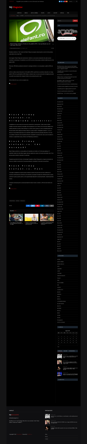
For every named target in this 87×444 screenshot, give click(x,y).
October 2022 (59, 129)
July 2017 (58, 241)
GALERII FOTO (60, 289)
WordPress (29, 434)
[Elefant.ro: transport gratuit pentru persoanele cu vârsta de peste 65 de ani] (31, 217)
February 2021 (59, 153)
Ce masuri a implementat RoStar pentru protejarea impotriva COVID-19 (47, 223)
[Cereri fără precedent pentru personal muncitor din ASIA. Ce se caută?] (16, 217)
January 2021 (59, 155)
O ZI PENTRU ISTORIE (61, 301)
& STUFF (52, 48)
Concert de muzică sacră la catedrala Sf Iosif (65, 91)
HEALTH (58, 292)
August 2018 (59, 211)
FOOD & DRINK (60, 282)
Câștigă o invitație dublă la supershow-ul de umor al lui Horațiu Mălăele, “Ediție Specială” (70, 369)
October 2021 (59, 141)
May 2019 (59, 190)
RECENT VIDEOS (60, 303)
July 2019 (59, 185)
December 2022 (60, 125)
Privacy (46, 436)
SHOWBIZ (59, 308)
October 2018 (59, 206)
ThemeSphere (19, 434)
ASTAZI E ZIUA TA (60, 264)
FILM (58, 280)
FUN (68, 12)
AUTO (49, 12)
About (46, 434)
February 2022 (59, 134)
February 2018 (59, 225)
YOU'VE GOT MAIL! (61, 322)
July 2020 (59, 162)
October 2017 (59, 234)
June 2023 (59, 115)
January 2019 (59, 199)
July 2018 (58, 213)
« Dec (58, 346)
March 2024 (59, 106)
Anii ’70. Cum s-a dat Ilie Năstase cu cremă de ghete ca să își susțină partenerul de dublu (70, 357)
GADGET (55, 12)
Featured (58, 278)
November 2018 (60, 204)
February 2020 (59, 174)
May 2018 (59, 218)
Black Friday (12, 200)
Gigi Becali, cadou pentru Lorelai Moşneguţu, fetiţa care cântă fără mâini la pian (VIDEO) (70, 374)
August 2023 (59, 113)
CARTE (58, 271)
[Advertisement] (54, 7)
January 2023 (59, 122)
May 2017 (59, 246)
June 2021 (59, 146)
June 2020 (59, 164)
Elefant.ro (23, 200)
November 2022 (60, 127)
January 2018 (59, 227)
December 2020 (60, 157)
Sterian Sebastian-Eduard (15, 48)
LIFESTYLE (19, 12)
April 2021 (59, 150)
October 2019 (59, 178)
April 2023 (59, 118)
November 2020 (60, 160)
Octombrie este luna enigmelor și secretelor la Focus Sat (67, 86)
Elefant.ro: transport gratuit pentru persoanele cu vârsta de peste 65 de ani (32, 223)
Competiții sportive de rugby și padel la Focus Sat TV (66, 88)
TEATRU (58, 315)
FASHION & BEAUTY (61, 275)
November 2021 (60, 139)
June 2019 (59, 188)
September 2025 (60, 104)
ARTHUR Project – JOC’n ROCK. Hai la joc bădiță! (66, 93)
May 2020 (59, 167)
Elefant (17, 200)
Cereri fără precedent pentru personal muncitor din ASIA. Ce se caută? (16, 223)
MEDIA (26, 12)
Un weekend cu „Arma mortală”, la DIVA (64, 74)
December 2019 (60, 176)
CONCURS (59, 273)
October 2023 (59, 111)
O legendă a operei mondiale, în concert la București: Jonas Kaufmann (30, 1)
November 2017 (60, 232)
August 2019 (59, 183)
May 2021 (59, 148)
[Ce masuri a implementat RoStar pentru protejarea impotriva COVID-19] (47, 217)
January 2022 (59, 136)
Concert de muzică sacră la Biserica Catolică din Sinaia (67, 84)
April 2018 (59, 220)
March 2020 (59, 171)
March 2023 (59, 120)
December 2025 (60, 101)
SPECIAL (62, 12)
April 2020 (59, 169)
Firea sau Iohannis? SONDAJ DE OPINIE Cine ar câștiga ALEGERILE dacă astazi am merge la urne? (70, 363)
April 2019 (59, 192)
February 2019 (59, 197)
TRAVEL (42, 12)
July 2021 (58, 143)
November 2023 (60, 108)
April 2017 (59, 248)
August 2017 (59, 239)
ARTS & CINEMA (34, 12)
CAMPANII (59, 268)
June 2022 (59, 132)
